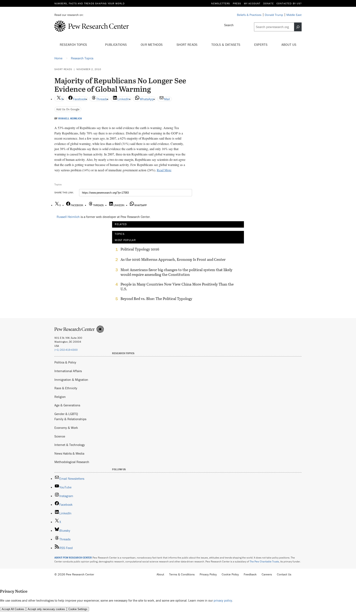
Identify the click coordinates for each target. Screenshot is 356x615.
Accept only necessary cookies (46, 609)
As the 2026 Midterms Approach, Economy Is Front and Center (173, 259)
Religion (60, 397)
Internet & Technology (69, 445)
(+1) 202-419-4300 (66, 350)
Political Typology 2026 (140, 249)
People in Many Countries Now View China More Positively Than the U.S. (177, 286)
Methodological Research (71, 462)
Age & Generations (67, 405)
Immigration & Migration (71, 379)
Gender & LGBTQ (66, 414)
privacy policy (223, 600)
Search (229, 25)
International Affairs (68, 371)
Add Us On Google (68, 109)
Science (59, 436)
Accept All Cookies (13, 609)
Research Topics (74, 44)
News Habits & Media (69, 453)
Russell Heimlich (70, 118)
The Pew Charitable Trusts (264, 561)
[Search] (298, 27)
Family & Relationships (70, 419)
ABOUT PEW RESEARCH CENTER (73, 557)
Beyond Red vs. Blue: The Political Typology (156, 298)
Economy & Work (66, 428)
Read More (164, 170)
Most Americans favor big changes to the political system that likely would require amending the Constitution (176, 272)
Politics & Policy (65, 362)
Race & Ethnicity (65, 388)
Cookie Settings (77, 609)
